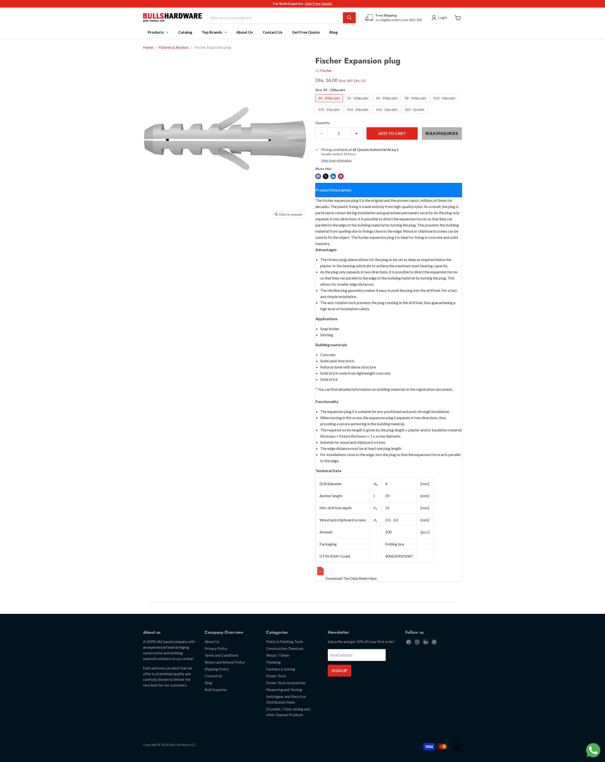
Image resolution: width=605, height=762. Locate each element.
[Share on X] (325, 176)
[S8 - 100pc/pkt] (416, 103)
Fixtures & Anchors (173, 47)
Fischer (326, 70)
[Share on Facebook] (318, 176)
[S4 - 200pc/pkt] (329, 103)
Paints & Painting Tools (284, 641)
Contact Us (213, 676)
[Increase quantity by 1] (356, 133)
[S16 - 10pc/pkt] (387, 114)
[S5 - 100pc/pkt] (358, 103)
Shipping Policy (217, 669)
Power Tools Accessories (286, 683)
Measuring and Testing (284, 689)
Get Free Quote (318, 3)
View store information (336, 160)
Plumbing (273, 662)
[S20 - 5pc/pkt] (415, 114)
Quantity (322, 123)
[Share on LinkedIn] (333, 176)
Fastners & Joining (280, 669)
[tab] (388, 190)
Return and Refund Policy (225, 662)
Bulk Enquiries (442, 133)
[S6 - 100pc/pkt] (387, 103)
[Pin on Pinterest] (341, 176)
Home (148, 47)
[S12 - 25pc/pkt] (329, 114)
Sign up (339, 670)
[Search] (349, 17)
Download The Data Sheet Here (351, 578)
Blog (208, 683)
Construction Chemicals (284, 648)
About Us (212, 641)
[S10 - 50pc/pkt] (445, 103)
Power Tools (276, 676)
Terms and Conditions (221, 655)
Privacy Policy (216, 648)
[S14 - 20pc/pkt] (358, 114)
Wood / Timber (278, 655)
